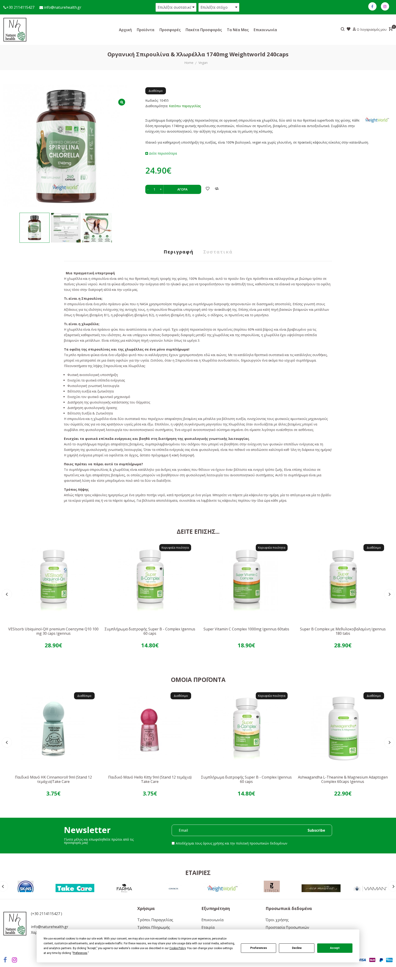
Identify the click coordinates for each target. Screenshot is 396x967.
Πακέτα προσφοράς (204, 29)
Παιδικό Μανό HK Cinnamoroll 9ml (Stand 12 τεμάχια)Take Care (53, 779)
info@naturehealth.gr (62, 7)
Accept (335, 948)
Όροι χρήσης (277, 920)
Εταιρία (207, 927)
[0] (391, 29)
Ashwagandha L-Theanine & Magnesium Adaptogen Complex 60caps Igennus (343, 779)
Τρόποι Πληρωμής (153, 927)
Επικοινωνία (265, 29)
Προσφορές (170, 29)
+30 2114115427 (20, 7)
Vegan (203, 62)
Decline (297, 948)
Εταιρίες (198, 873)
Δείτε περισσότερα (162, 153)
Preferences (258, 948)
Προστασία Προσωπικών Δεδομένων (287, 929)
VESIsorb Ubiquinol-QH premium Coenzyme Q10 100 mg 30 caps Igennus (53, 631)
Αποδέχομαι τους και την (231, 843)
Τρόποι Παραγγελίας (155, 920)
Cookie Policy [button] (177, 948)
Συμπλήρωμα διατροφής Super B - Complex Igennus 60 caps (149, 631)
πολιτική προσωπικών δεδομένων (261, 843)
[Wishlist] (207, 189)
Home (188, 62)
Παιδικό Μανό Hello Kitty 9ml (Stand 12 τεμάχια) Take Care (150, 779)
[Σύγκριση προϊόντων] (217, 189)
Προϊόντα (145, 29)
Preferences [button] (80, 953)
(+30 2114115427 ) (46, 913)
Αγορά (182, 189)
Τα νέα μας (238, 29)
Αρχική (125, 29)
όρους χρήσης (213, 843)
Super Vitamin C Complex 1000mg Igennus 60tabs (246, 629)
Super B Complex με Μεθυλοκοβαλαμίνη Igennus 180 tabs (343, 631)
